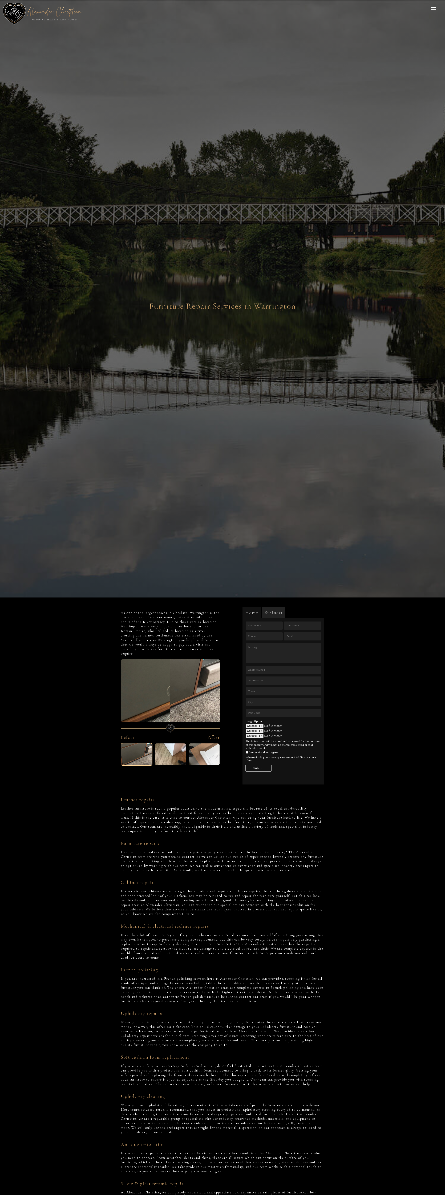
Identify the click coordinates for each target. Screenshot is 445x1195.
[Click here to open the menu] (433, 9)
